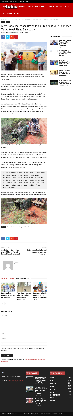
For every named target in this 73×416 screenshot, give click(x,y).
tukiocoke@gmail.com (16, 381)
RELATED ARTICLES (7, 278)
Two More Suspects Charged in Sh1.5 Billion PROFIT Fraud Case (24, 296)
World (51, 7)
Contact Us (62, 414)
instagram (11, 13)
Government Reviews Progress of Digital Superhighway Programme (65, 43)
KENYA (8, 19)
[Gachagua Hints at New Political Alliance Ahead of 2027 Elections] (54, 52)
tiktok (66, 7)
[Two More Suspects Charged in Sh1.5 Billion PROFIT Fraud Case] (24, 287)
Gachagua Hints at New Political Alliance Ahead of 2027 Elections (65, 53)
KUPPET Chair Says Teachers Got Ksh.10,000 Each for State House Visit (64, 73)
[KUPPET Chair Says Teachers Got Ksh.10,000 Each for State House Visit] (54, 72)
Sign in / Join (24, 1)
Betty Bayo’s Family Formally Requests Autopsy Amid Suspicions (37, 252)
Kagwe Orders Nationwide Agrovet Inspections (8, 295)
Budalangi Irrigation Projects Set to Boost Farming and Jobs (40, 296)
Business (21, 7)
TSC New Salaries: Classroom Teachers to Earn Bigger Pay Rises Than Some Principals (41, 390)
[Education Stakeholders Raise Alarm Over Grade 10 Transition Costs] (54, 62)
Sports (59, 7)
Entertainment (40, 7)
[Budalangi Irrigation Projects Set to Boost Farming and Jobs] (40, 287)
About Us (26, 414)
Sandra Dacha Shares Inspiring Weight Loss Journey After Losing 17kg (41, 379)
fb (18, 13)
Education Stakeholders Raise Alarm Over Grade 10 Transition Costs (65, 63)
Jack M (5, 32)
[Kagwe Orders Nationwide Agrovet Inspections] (8, 287)
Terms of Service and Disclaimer (48, 414)
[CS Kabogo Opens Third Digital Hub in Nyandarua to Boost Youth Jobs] (29, 400)
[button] (69, 1)
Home (5, 7)
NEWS (7, 22)
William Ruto (27, 227)
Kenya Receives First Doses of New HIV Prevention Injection (65, 82)
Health (30, 7)
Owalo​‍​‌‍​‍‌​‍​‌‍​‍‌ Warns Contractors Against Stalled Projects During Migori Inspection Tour (11, 252)
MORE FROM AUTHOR (22, 278)
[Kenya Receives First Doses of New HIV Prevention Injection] (54, 82)
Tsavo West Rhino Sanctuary (14, 227)
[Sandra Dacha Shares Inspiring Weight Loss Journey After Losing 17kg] (29, 379)
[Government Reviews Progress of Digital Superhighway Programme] (54, 42)
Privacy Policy (34, 414)
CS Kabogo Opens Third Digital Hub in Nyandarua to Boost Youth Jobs (40, 401)
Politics (13, 7)
